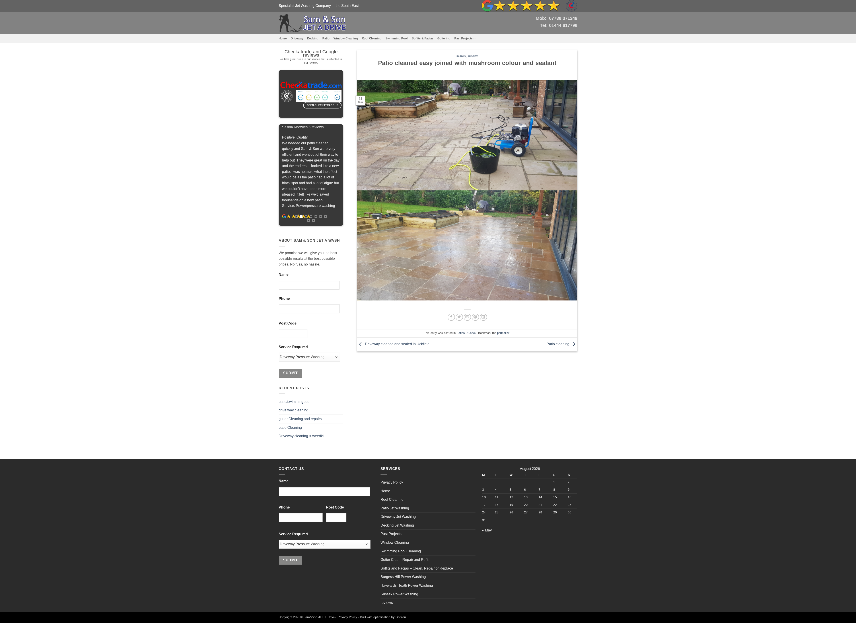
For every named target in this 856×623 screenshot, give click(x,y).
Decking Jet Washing (397, 525)
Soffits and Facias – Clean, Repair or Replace (417, 568)
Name (283, 274)
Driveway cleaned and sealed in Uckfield (397, 344)
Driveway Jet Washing (398, 517)
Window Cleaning (345, 38)
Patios (461, 56)
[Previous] (275, 175)
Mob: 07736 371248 (556, 18)
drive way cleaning (293, 410)
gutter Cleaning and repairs (300, 419)
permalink (503, 333)
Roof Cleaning (371, 38)
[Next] (347, 175)
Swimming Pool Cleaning (401, 551)
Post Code (287, 323)
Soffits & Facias (422, 38)
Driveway (297, 38)
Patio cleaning (558, 344)
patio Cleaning (290, 427)
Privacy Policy (392, 482)
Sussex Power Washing (399, 594)
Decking (312, 38)
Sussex (472, 56)
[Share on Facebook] (451, 317)
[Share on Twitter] (459, 317)
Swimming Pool (396, 38)
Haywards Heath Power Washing (407, 585)
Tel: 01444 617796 (558, 25)
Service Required (293, 347)
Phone (284, 298)
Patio (325, 38)
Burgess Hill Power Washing (403, 577)
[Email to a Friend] (467, 317)
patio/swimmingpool (294, 402)
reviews (387, 603)
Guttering (443, 38)
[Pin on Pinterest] (475, 317)
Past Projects (463, 38)
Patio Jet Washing (395, 508)
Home (283, 38)
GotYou (400, 617)
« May (487, 530)
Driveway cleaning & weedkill (302, 436)
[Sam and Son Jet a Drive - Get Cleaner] (312, 23)
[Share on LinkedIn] (483, 317)
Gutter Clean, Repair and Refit (404, 560)
